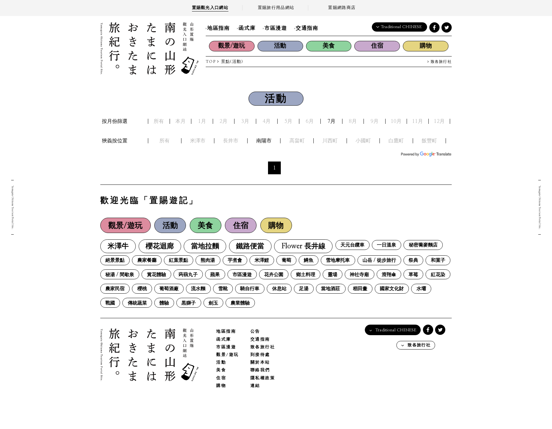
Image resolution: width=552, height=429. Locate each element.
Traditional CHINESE (401, 27)
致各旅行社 (440, 62)
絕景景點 (115, 260)
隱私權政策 (262, 378)
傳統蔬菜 (137, 303)
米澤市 (197, 140)
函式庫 (247, 28)
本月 (180, 121)
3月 (245, 121)
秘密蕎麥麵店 (423, 245)
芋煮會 (235, 260)
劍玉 (213, 303)
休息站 (279, 288)
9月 (375, 121)
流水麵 (198, 288)
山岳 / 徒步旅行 (379, 260)
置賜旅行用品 (276, 8)
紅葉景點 (178, 260)
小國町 (363, 140)
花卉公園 (273, 274)
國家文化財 (392, 288)
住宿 (377, 46)
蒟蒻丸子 (188, 274)
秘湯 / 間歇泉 (119, 274)
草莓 (413, 274)
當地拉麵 (205, 246)
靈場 (332, 274)
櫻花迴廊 (160, 246)
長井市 (230, 140)
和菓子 (438, 260)
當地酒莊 (330, 288)
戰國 (110, 303)
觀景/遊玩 (231, 46)
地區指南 (218, 28)
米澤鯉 (262, 260)
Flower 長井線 (303, 246)
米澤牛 (118, 246)
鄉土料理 (305, 274)
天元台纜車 (352, 245)
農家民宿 (115, 288)
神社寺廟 (359, 274)
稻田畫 (360, 288)
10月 (396, 121)
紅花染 (438, 274)
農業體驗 (240, 303)
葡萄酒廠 (169, 288)
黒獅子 (188, 303)
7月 (331, 121)
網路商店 (342, 8)
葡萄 (286, 260)
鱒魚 (308, 260)
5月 (288, 121)
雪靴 (223, 288)
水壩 (421, 288)
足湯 (304, 288)
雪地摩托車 (338, 260)
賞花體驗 (156, 274)
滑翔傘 (389, 274)
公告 (255, 331)
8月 (353, 121)
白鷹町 (396, 140)
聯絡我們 (260, 370)
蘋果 (215, 274)
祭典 (413, 260)
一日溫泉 (386, 245)
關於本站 (260, 362)
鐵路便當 (250, 246)
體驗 (164, 303)
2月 (223, 121)
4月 (267, 121)
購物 (426, 46)
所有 (159, 121)
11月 (417, 121)
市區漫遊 (275, 28)
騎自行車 (249, 288)
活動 (280, 46)
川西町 (330, 140)
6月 (310, 121)
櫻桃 (142, 288)
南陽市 (264, 140)
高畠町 (297, 140)
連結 (255, 386)
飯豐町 (429, 140)
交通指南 (307, 28)
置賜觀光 (210, 8)
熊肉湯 (208, 260)
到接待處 (260, 355)
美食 (329, 46)
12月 (439, 121)
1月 (202, 121)
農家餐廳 (147, 260)
